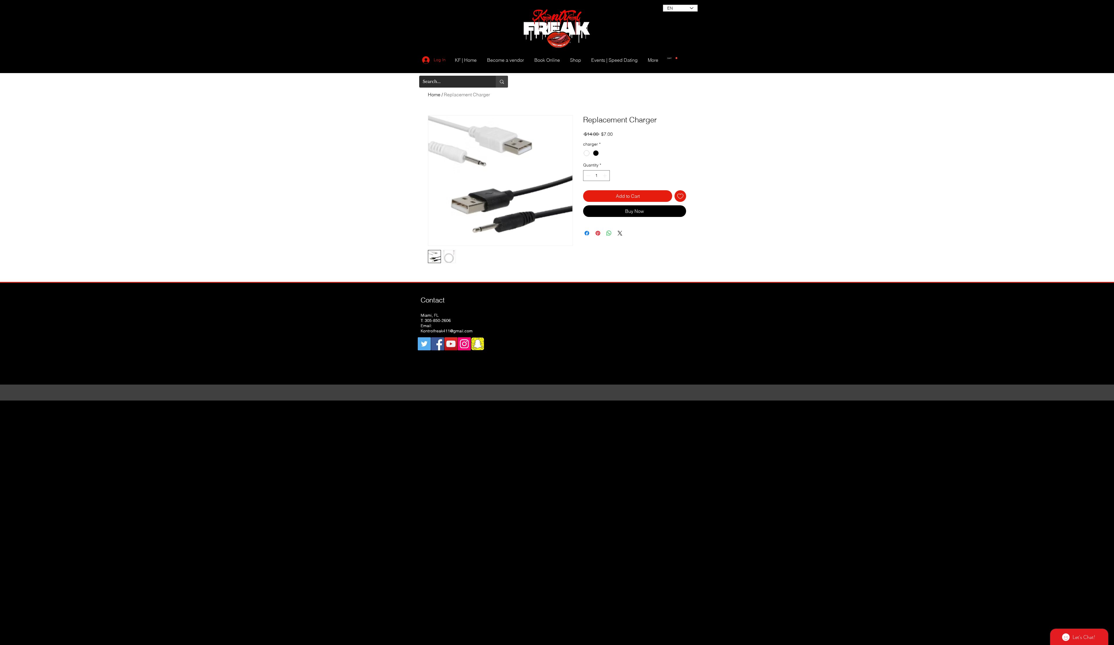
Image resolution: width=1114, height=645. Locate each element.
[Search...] (502, 82)
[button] (672, 58)
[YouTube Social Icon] (450, 343)
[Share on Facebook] (586, 233)
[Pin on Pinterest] (597, 233)
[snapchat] (477, 343)
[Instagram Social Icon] (464, 343)
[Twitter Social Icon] (424, 343)
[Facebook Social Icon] (437, 343)
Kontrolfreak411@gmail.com (447, 331)
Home (434, 94)
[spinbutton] (596, 176)
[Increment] (605, 176)
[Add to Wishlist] (680, 196)
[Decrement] (587, 176)
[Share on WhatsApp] (608, 233)
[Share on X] (619, 233)
